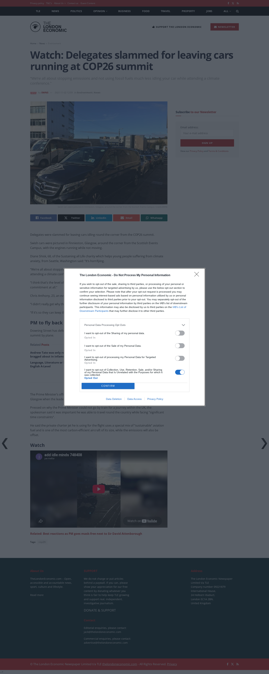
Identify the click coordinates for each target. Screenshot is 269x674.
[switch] (180, 333)
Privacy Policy (155, 398)
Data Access (134, 398)
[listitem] (134, 325)
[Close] (197, 275)
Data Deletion (114, 398)
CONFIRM (108, 386)
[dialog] (134, 337)
